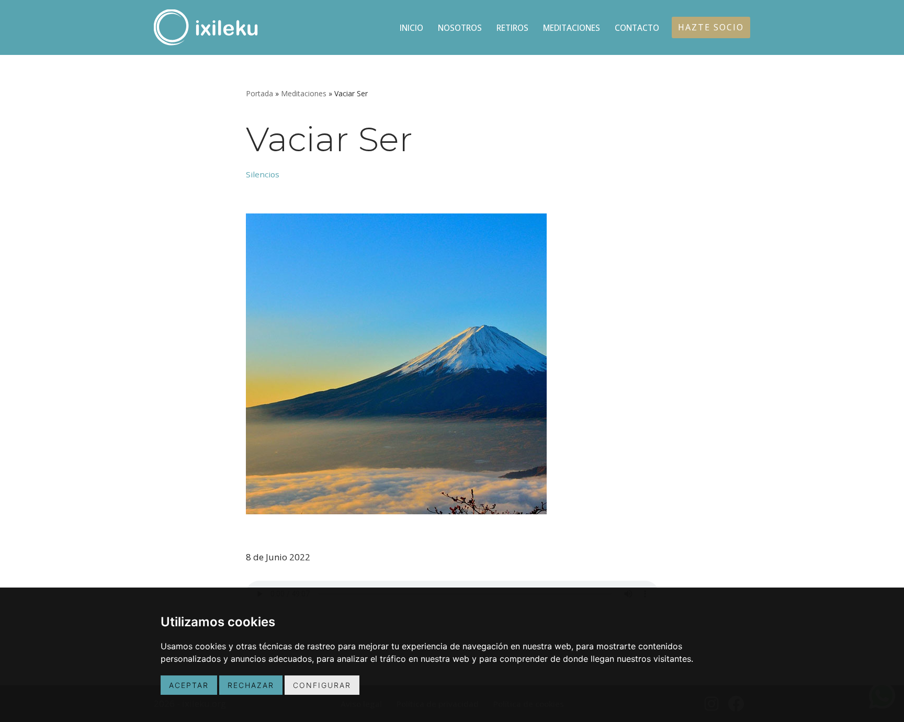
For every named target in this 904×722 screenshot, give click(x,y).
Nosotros (460, 27)
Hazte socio (711, 27)
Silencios (262, 174)
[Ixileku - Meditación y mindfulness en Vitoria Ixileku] (206, 27)
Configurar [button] (322, 685)
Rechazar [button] (251, 685)
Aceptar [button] (189, 685)
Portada (259, 93)
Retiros (512, 27)
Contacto (637, 27)
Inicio (411, 27)
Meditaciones (571, 27)
